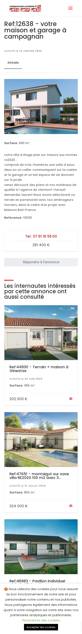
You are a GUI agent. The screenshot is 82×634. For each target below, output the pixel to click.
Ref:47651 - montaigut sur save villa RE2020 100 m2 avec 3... (39, 475)
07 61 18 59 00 (45, 236)
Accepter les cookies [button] (41, 627)
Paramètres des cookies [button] (41, 620)
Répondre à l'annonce (41, 262)
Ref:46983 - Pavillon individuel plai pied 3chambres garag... (37, 582)
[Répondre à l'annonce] (71, 399)
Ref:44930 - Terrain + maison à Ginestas (38, 368)
